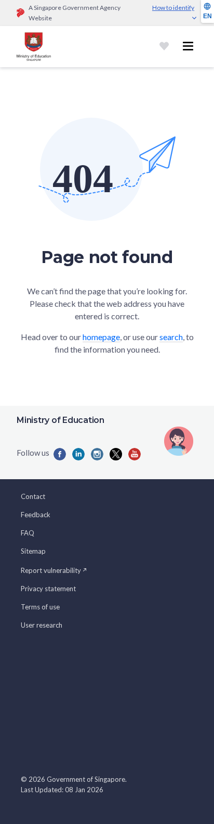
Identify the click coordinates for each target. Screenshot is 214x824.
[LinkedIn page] (78, 454)
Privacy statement (48, 588)
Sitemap (33, 551)
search (171, 337)
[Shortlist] (164, 46)
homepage (101, 337)
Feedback (35, 514)
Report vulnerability (51, 570)
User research (41, 625)
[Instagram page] (97, 454)
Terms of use (40, 607)
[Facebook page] (60, 454)
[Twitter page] (116, 454)
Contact (33, 496)
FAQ (27, 533)
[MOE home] (33, 46)
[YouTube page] (134, 454)
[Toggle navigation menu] (188, 46)
